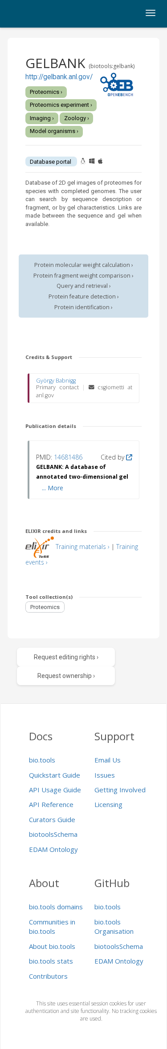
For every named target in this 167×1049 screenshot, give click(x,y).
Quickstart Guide (54, 775)
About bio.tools (52, 946)
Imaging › (42, 118)
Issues (104, 775)
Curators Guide (52, 819)
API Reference (51, 804)
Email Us (107, 759)
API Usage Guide (55, 789)
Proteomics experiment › (61, 104)
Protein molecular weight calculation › (83, 265)
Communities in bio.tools (52, 926)
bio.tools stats (51, 960)
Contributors (48, 976)
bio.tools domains (56, 906)
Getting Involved (120, 789)
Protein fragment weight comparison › (83, 275)
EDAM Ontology (53, 849)
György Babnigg (56, 380)
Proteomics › (46, 92)
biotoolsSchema (53, 834)
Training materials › (83, 546)
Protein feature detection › (84, 296)
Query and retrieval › (84, 286)
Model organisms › (54, 131)
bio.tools (42, 759)
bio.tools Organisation (114, 926)
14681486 (68, 457)
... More (52, 488)
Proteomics (45, 607)
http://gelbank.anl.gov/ (59, 77)
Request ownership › (66, 675)
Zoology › (76, 118)
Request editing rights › (66, 657)
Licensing (108, 804)
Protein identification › (83, 307)
